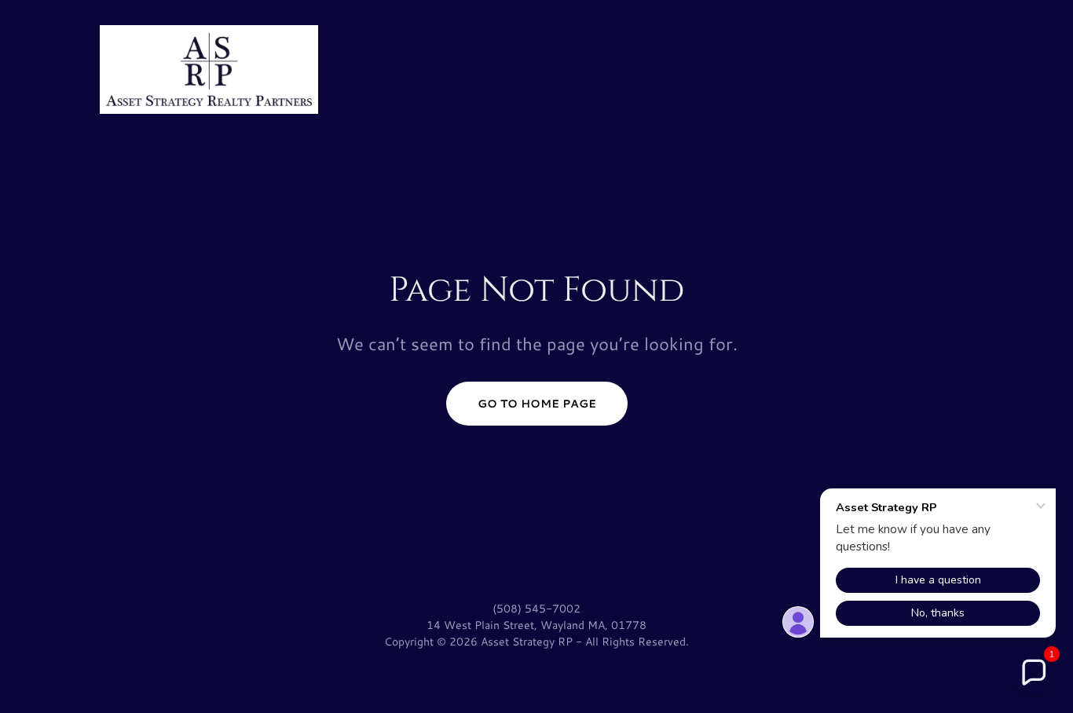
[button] (1033, 673)
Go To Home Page (537, 403)
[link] (209, 67)
